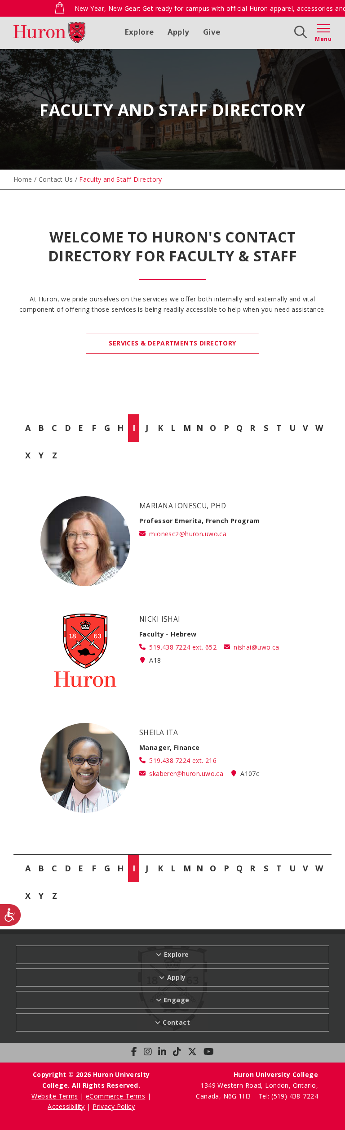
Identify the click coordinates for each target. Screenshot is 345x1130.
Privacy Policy (114, 1106)
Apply (179, 32)
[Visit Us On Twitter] (192, 1051)
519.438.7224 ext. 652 (183, 647)
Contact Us (56, 179)
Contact (176, 1022)
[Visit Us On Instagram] (148, 1051)
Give (212, 32)
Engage (177, 999)
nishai (256, 647)
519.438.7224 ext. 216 (183, 760)
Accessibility (66, 1106)
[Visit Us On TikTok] (177, 1051)
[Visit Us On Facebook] (134, 1051)
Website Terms (54, 1096)
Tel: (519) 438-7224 (288, 1096)
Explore (139, 32)
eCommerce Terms (115, 1096)
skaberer (186, 773)
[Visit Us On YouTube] (208, 1051)
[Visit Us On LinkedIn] (162, 1051)
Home (22, 179)
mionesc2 (187, 533)
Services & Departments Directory (172, 343)
